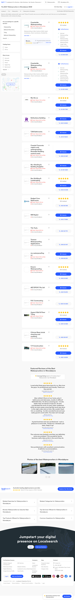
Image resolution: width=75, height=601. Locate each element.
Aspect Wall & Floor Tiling (37, 389)
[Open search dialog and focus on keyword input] (2, 9)
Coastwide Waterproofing (37, 400)
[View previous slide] (36, 450)
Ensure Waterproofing (37, 419)
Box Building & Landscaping (37, 410)
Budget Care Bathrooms (37, 374)
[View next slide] (39, 450)
